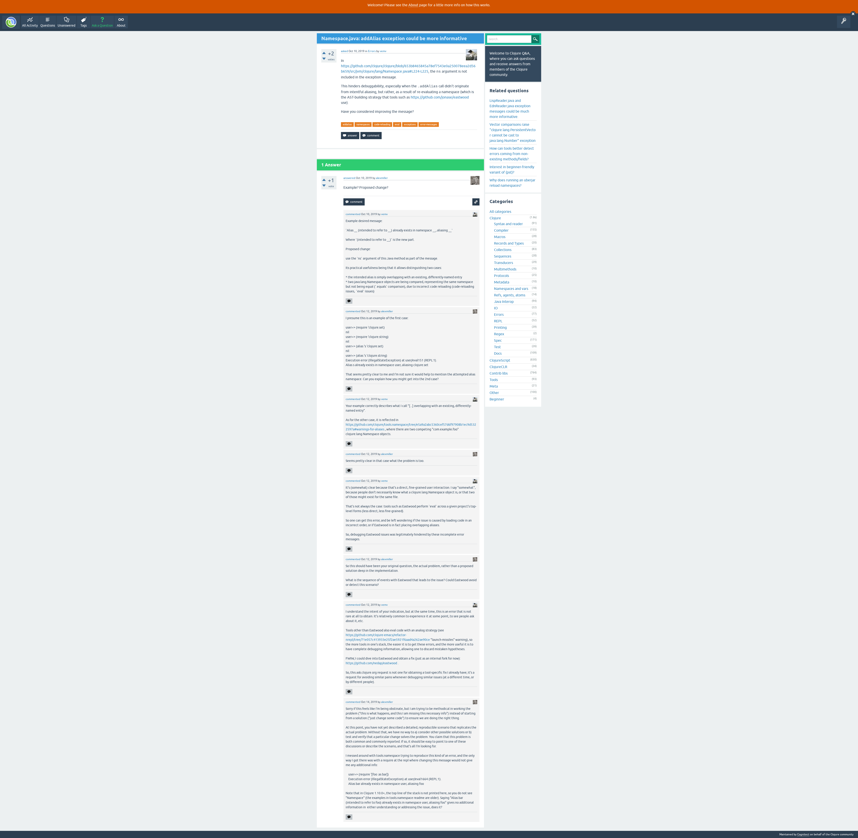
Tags (83, 25)
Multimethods (505, 269)
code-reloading (382, 124)
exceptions (410, 124)
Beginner (497, 399)
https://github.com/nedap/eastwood (371, 663)
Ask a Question (102, 25)
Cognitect (803, 834)
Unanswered (66, 25)
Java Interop (504, 302)
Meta (494, 386)
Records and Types (509, 243)
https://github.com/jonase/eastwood (440, 97)
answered (349, 178)
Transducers (503, 263)
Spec (498, 340)
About (413, 5)
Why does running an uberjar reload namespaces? (512, 182)
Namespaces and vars (511, 289)
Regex (499, 334)
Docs (498, 353)
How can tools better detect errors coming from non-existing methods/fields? (512, 153)
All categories (500, 212)
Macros (499, 237)
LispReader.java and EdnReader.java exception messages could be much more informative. (510, 108)
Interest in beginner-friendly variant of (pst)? (512, 169)
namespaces (363, 124)
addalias (347, 124)
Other (494, 393)
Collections (502, 250)
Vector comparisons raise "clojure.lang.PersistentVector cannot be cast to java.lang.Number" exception (513, 132)
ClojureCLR (498, 367)
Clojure (495, 218)
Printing (500, 327)
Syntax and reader (508, 224)
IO (496, 308)
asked (344, 51)
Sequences (502, 256)
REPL (498, 321)
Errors (372, 51)
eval (397, 124)
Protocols (501, 276)
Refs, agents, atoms (509, 295)
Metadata (501, 282)
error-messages (428, 124)
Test (497, 347)
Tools (494, 380)
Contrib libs (499, 373)
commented (353, 214)
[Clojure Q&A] (11, 22)
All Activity (30, 25)
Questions (47, 25)
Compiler (501, 230)
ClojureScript (500, 360)
